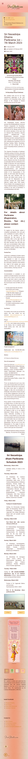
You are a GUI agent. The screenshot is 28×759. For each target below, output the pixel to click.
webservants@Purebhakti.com (13, 726)
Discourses (8, 704)
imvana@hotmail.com (20, 364)
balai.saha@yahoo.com (16, 315)
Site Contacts (9, 721)
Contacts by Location (11, 723)
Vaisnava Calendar (10, 708)
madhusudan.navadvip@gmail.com (13, 351)
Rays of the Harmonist (11, 706)
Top (8, 755)
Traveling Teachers (10, 724)
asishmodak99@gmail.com (11, 316)
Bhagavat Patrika (10, 702)
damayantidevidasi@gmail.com (14, 299)
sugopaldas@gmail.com (12, 291)
